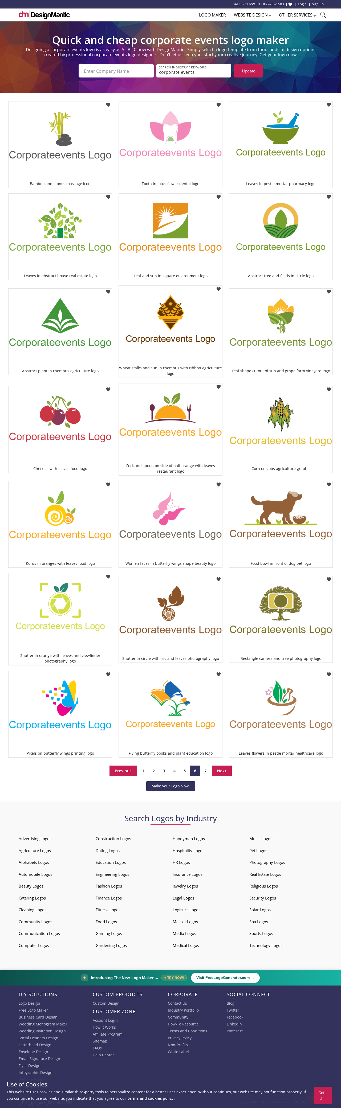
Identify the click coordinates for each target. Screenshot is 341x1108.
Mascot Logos (185, 921)
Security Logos (262, 898)
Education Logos (111, 862)
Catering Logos (32, 898)
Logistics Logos (186, 909)
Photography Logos (267, 862)
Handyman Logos (189, 838)
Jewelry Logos (185, 886)
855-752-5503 (273, 4)
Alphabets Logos (34, 862)
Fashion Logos (109, 886)
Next (221, 770)
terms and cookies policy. (151, 1098)
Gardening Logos (111, 945)
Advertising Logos (35, 838)
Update (248, 70)
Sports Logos (261, 933)
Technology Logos (265, 945)
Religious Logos (263, 886)
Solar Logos (260, 909)
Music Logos (260, 838)
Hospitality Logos (188, 850)
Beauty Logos (31, 886)
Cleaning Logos (32, 909)
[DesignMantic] (44, 15)
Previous (123, 770)
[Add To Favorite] (108, 103)
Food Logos (106, 921)
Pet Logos (258, 850)
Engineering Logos (112, 874)
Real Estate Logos (265, 874)
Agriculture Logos (35, 850)
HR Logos (181, 862)
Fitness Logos (108, 909)
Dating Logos (108, 850)
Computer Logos (34, 945)
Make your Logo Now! (171, 785)
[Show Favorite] (290, 4)
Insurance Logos (187, 874)
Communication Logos (39, 933)
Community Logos (35, 921)
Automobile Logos (35, 874)
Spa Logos (258, 921)
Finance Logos (109, 898)
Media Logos (184, 933)
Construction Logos (113, 838)
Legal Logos (183, 898)
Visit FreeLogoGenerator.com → (225, 978)
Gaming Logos (109, 933)
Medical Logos (186, 945)
